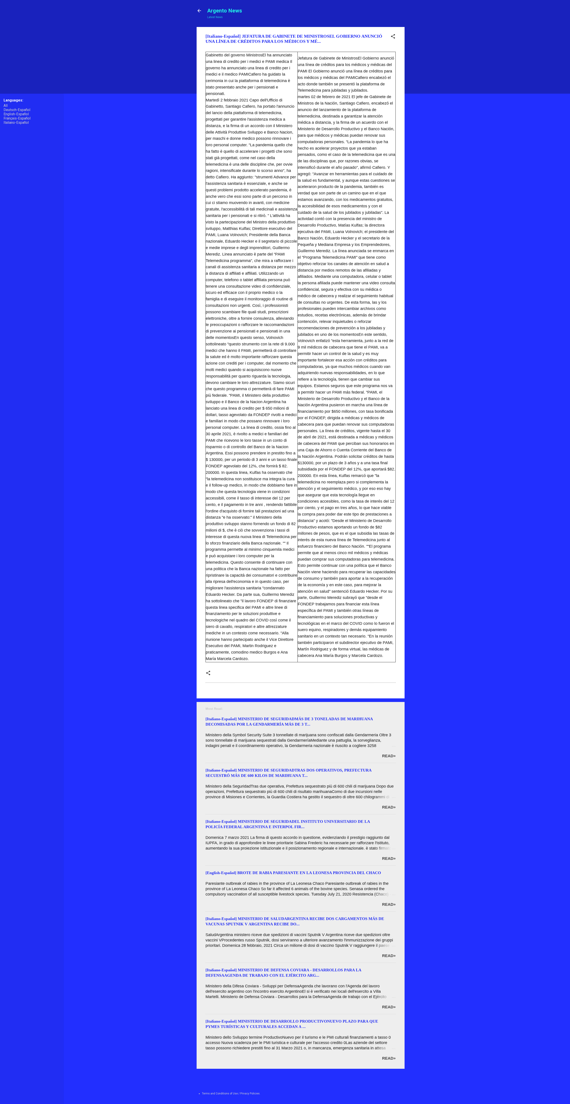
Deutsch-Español (17, 110)
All (6, 105)
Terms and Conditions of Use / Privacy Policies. (231, 1093)
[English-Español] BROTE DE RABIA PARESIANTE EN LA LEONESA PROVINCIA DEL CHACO (293, 873)
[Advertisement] (421, 94)
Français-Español (17, 118)
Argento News (224, 11)
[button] (393, 37)
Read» (389, 756)
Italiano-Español (16, 122)
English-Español (16, 114)
